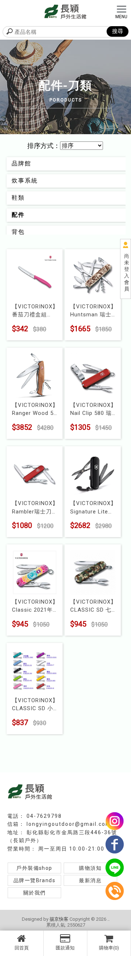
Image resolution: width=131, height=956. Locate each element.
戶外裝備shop (34, 868)
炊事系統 (25, 180)
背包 (18, 231)
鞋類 (18, 197)
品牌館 (21, 163)
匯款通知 (65, 948)
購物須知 (90, 868)
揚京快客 (58, 919)
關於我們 (34, 893)
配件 (18, 214)
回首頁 (22, 948)
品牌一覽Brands (34, 880)
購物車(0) (109, 948)
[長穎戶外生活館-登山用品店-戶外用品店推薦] (65, 11)
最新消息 (90, 880)
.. (108, 919)
